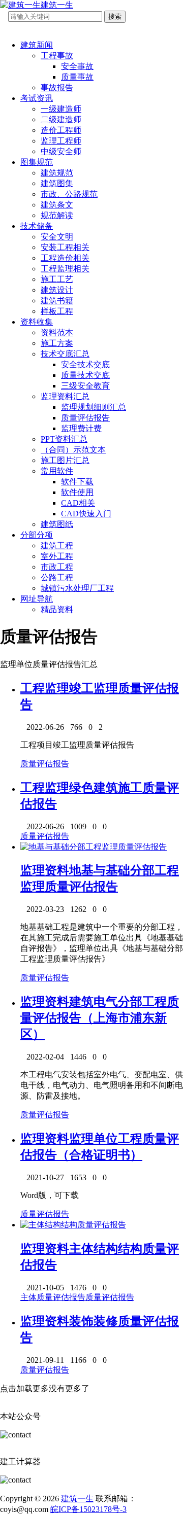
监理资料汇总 (65, 396)
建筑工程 (57, 545)
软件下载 (77, 481)
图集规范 (36, 162)
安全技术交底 (85, 364)
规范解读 (57, 215)
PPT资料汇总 (64, 439)
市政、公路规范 (69, 194)
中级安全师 (61, 151)
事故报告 (57, 87)
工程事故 (57, 55)
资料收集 (36, 322)
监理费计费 (81, 428)
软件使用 (77, 492)
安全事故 (77, 66)
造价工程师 (61, 130)
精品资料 (57, 609)
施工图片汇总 (65, 460)
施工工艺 (57, 279)
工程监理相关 (65, 268)
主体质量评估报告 (52, 1297)
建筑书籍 (57, 300)
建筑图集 (57, 183)
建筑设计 (57, 290)
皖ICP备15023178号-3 (88, 1509)
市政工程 (57, 566)
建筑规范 (57, 172)
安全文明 (57, 236)
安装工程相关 (65, 247)
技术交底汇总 (65, 353)
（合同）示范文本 (73, 449)
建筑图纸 (57, 524)
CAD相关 (78, 503)
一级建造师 (61, 108)
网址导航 (36, 598)
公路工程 (57, 577)
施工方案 (57, 343)
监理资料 (44, 870)
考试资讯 (36, 98)
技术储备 (36, 226)
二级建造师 (61, 119)
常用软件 (57, 471)
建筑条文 (57, 204)
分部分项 (36, 535)
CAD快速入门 (86, 513)
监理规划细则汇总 (93, 407)
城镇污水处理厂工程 (77, 588)
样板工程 (57, 311)
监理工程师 (61, 140)
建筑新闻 (36, 45)
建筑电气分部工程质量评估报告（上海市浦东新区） (99, 1018)
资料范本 (57, 332)
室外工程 (57, 556)
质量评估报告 (85, 417)
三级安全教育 (85, 385)
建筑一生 (77, 1498)
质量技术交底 (85, 375)
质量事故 (77, 77)
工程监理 (44, 688)
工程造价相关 (65, 258)
